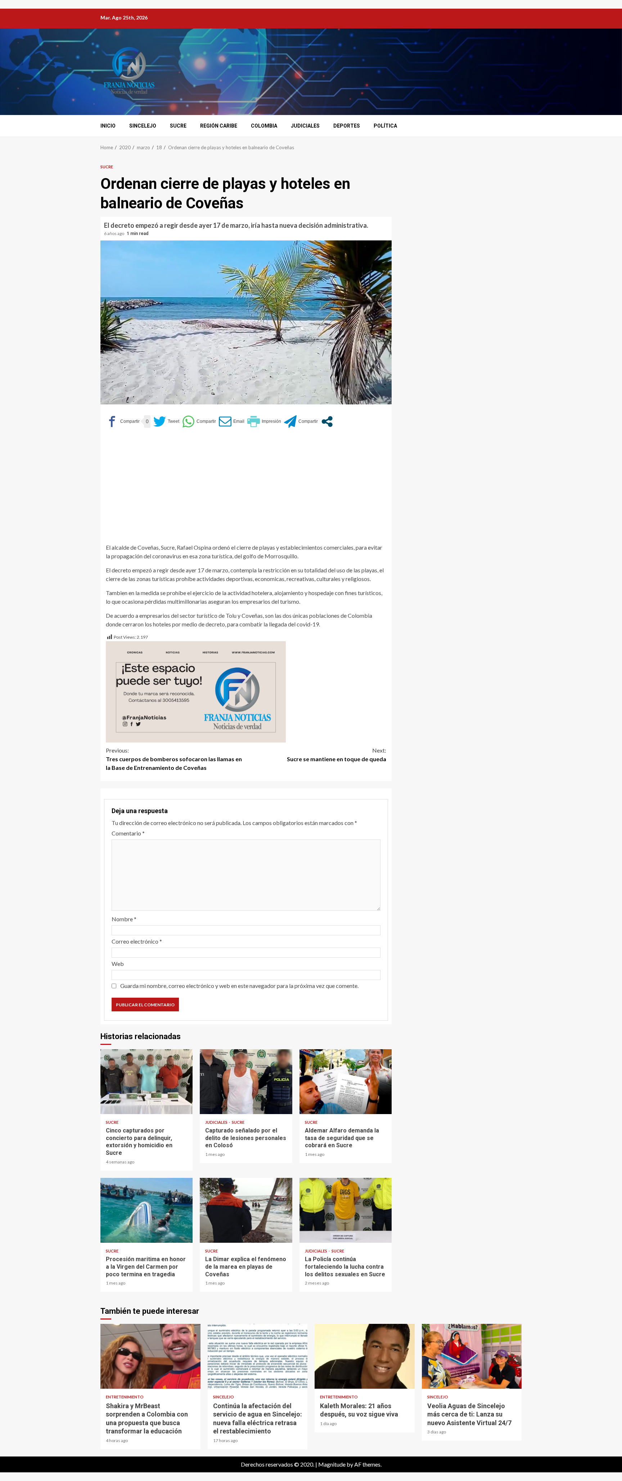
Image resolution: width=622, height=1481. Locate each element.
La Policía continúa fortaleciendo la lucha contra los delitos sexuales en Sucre (345, 1210)
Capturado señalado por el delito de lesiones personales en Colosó (246, 1081)
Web (118, 963)
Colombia (264, 126)
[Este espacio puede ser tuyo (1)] (196, 690)
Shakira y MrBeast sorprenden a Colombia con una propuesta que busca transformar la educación (150, 1356)
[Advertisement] (246, 489)
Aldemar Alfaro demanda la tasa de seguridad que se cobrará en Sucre (345, 1081)
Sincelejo (142, 126)
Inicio (108, 126)
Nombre (124, 918)
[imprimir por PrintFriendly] (264, 421)
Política (385, 126)
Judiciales (305, 126)
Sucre (178, 126)
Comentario (128, 833)
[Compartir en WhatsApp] (199, 421)
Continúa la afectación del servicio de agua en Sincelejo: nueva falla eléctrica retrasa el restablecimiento (258, 1356)
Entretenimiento (125, 1397)
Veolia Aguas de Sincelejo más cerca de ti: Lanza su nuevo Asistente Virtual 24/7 (472, 1356)
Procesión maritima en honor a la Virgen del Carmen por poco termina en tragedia (146, 1210)
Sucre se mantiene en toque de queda (336, 754)
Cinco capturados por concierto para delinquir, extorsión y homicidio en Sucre (146, 1081)
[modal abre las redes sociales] (327, 421)
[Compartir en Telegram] (301, 421)
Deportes (346, 126)
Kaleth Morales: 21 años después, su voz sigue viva (365, 1356)
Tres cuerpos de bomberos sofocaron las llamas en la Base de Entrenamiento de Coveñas (174, 759)
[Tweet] (166, 421)
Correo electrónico (137, 941)
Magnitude (332, 1464)
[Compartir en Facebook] (123, 421)
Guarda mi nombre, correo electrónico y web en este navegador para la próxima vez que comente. (239, 985)
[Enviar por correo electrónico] (231, 421)
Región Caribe (218, 126)
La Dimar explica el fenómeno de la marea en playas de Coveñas (246, 1210)
